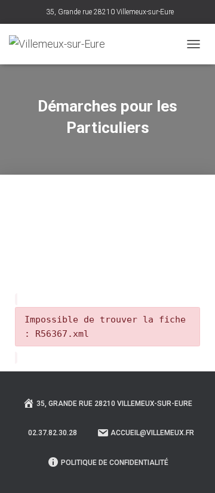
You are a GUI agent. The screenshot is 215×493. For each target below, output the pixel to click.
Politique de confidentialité (114, 462)
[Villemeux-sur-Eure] (61, 44)
